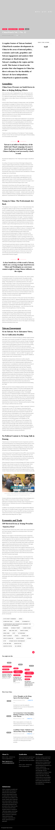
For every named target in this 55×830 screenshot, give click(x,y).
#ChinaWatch (26, 621)
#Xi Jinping (18, 646)
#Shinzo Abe (25, 635)
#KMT (4, 630)
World (21, 29)
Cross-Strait (13, 29)
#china (17, 621)
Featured (5, 669)
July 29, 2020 (27, 686)
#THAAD (29, 638)
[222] (7, 702)
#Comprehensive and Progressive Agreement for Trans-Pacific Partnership (17, 625)
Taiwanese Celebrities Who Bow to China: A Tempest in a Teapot (7, 675)
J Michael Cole (30, 700)
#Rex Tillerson (7, 635)
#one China (6, 633)
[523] (7, 664)
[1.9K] (7, 734)
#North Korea (24, 630)
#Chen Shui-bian (7, 621)
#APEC (20, 618)
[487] (18, 665)
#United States (7, 646)
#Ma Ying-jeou (13, 630)
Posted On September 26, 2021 (19, 700)
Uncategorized (7, 672)
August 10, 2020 (17, 682)
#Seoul (17, 635)
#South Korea (20, 638)
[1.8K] (30, 667)
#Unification (17, 643)
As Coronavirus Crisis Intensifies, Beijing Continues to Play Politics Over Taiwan (23, 714)
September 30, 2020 (6, 678)
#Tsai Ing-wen (7, 643)
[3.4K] (7, 717)
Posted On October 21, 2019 (19, 733)
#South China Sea (8, 638)
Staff (17, 35)
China (4, 29)
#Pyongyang (21, 633)
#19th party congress (9, 618)
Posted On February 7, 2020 (19, 718)
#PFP (14, 633)
